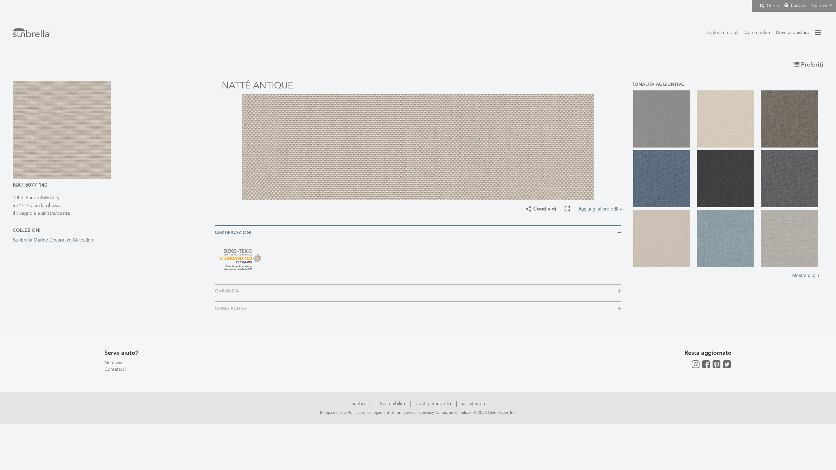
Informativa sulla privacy (413, 413)
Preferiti (811, 65)
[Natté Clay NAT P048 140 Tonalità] (663, 238)
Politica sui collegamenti (369, 413)
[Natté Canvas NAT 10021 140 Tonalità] (727, 119)
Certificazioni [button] (233, 232)
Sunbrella (361, 403)
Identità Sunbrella (433, 403)
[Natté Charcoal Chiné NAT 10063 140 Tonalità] (791, 178)
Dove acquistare (792, 32)
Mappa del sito (333, 413)
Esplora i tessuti (723, 32)
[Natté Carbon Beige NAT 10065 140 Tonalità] (791, 119)
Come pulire (757, 32)
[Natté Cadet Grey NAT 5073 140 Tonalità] (663, 119)
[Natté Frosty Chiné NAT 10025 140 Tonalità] (727, 238)
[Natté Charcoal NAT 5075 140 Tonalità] (727, 178)
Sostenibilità (393, 403)
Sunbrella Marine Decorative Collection (53, 239)
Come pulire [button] (230, 308)
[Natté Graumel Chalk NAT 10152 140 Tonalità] (791, 238)
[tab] (418, 232)
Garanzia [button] (227, 291)
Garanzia (113, 363)
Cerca (772, 6)
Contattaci (115, 369)
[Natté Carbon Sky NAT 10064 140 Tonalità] (663, 178)
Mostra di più (805, 275)
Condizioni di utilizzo (454, 413)
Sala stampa (472, 403)
